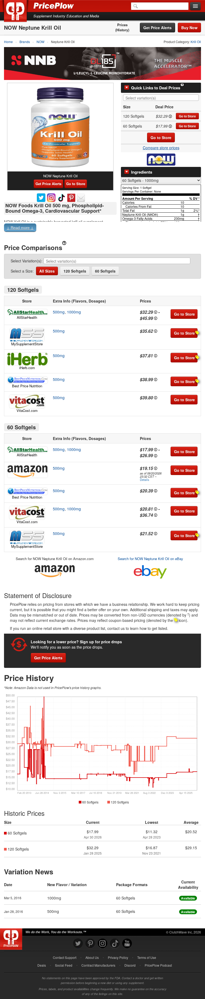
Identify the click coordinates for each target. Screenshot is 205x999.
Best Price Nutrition (27, 385)
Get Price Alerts (157, 27)
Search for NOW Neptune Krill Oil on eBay (150, 558)
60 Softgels (105, 271)
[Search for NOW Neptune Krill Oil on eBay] (150, 570)
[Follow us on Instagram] (102, 943)
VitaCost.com (27, 410)
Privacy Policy (118, 957)
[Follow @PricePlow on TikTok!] (115, 943)
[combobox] (161, 97)
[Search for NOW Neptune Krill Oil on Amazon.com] (55, 570)
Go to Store (187, 116)
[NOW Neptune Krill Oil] (60, 127)
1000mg (74, 312)
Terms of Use (146, 957)
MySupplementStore (27, 343)
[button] (102, 229)
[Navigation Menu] (195, 6)
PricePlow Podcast (158, 965)
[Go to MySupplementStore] (26, 335)
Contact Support (64, 957)
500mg (59, 312)
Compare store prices (161, 147)
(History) (122, 30)
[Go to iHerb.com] (26, 359)
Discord (130, 965)
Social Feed (63, 965)
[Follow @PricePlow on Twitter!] (78, 943)
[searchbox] (162, 98)
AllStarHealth (27, 317)
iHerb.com (27, 367)
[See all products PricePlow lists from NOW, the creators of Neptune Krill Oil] (161, 159)
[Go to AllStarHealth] (26, 312)
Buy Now (189, 27)
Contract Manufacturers (98, 965)
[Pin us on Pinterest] (90, 943)
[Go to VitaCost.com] (26, 401)
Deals (41, 965)
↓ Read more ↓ (20, 227)
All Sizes (47, 271)
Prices (122, 24)
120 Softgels (75, 271)
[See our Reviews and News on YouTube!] (127, 943)
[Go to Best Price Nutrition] (26, 380)
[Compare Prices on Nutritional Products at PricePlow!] (12, 937)
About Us (92, 957)
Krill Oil (196, 41)
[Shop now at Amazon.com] (26, 471)
